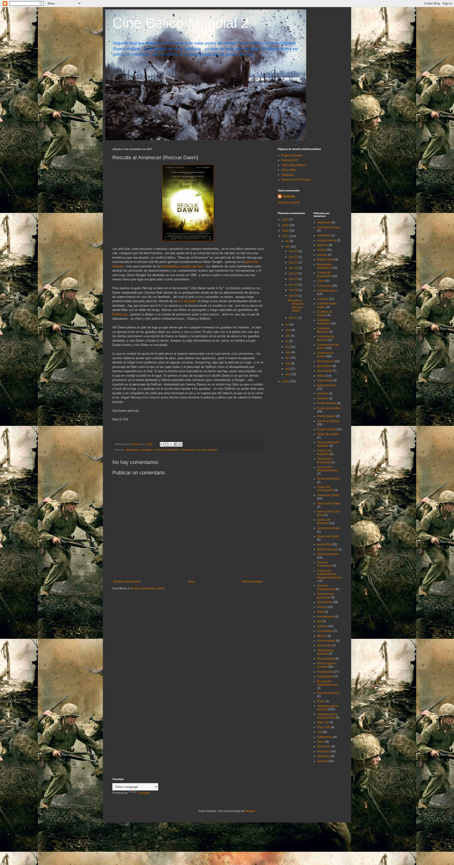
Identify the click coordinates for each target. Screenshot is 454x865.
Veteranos (323, 756)
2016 (285, 381)
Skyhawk (289, 196)
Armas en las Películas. (296, 179)
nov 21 (293, 262)
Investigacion (325, 616)
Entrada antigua (252, 581)
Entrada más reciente (127, 581)
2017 (285, 236)
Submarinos (325, 737)
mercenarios (325, 631)
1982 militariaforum (293, 165)
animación (324, 235)
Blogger (250, 811)
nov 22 (293, 257)
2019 (285, 225)
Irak (319, 621)
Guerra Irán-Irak (327, 549)
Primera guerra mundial (326, 665)
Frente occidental (328, 421)
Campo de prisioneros (167, 449)
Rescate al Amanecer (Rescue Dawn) (296, 305)
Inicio (191, 581)
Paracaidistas (326, 658)
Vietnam (213, 449)
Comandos (324, 285)
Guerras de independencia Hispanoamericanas (329, 576)
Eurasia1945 (289, 160)
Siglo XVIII (323, 727)
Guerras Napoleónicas (326, 587)
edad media (324, 380)
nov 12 (293, 284)
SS (319, 732)
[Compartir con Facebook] (175, 444)
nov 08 (293, 290)
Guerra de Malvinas (323, 521)
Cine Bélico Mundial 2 (180, 23)
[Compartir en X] (171, 444)
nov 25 (293, 251)
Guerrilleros (324, 602)
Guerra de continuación (325, 488)
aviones (322, 254)
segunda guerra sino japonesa (327, 716)
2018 (285, 230)
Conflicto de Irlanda (324, 313)
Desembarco (325, 361)
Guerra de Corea (328, 495)
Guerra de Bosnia (328, 478)
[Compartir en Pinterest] (180, 444)
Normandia (324, 645)
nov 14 (293, 273)
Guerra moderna (327, 554)
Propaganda (325, 671)
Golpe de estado (327, 434)
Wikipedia (287, 175)
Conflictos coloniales (323, 321)
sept (288, 330)
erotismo (322, 393)
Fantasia (322, 398)
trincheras (323, 751)
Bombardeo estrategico (139, 449)
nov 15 (293, 268)
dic (287, 241)
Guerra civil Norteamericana (327, 468)
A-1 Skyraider (187, 301)
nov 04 (293, 295)
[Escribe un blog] (166, 444)
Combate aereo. (327, 290)
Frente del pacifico (329, 408)
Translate (144, 792)
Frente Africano (326, 403)
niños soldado (326, 640)
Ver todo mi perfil (288, 202)
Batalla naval (325, 259)
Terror (321, 741)
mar (288, 363)
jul (287, 341)
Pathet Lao (119, 314)
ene (288, 374)
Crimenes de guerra (325, 354)
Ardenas (322, 245)
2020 (285, 219)
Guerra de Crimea (328, 503)
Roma (321, 701)
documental (324, 370)
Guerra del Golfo (327, 536)
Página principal (291, 155)
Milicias (322, 636)
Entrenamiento (326, 385)
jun (287, 347)
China (321, 280)
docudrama (324, 366)
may (288, 352)
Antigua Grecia (326, 240)
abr (287, 357)
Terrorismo (324, 746)
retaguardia (324, 676)
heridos (322, 607)
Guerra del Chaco (328, 528)
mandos (322, 626)
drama (321, 375)
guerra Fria (324, 544)
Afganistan (324, 222)
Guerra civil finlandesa (324, 460)
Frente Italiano (326, 416)
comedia (322, 298)
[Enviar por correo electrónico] (162, 444)
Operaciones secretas (194, 449)
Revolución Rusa (328, 693)
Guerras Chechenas (324, 564)
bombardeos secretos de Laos (182, 266)
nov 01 (293, 317)
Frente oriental (326, 429)
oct (287, 324)
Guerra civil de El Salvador (328, 444)
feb (287, 369)
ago (288, 335)
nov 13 (293, 279)
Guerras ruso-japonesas (326, 595)
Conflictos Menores (323, 330)
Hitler (320, 611)
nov (288, 246)
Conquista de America (325, 338)
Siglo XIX (323, 722)
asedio (321, 250)
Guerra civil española (324, 452)
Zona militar (289, 170)
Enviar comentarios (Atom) (148, 588)
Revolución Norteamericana (327, 683)
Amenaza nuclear (328, 227)
